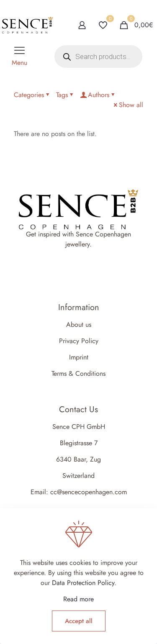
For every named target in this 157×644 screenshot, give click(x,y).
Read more (78, 599)
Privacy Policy (78, 341)
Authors (98, 95)
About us (78, 324)
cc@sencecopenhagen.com (88, 492)
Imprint (78, 357)
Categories (29, 95)
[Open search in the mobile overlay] (98, 56)
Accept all (79, 621)
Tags (62, 95)
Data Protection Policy (83, 583)
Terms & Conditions (78, 373)
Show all (131, 105)
